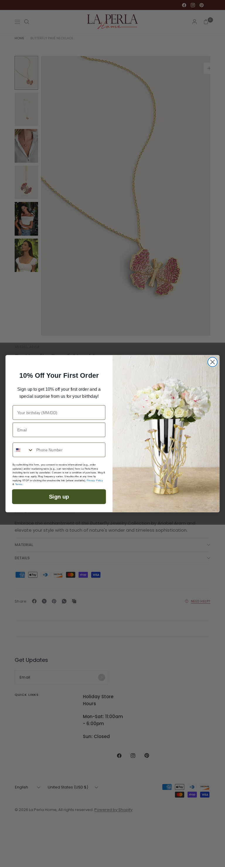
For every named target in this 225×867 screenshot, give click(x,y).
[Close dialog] (212, 362)
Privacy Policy (95, 480)
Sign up (59, 496)
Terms (18, 484)
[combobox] (23, 450)
